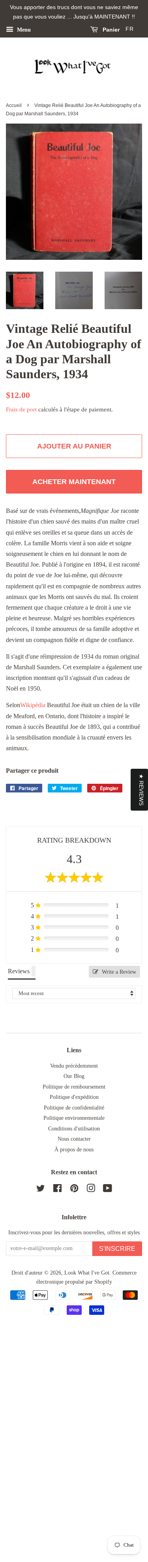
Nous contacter (74, 1139)
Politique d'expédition (74, 1097)
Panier (110, 29)
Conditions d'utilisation (74, 1129)
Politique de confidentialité (74, 1108)
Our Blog (74, 1076)
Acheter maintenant (74, 482)
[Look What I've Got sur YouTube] (107, 1190)
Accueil (14, 105)
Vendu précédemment (74, 1066)
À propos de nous (74, 1150)
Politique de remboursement (74, 1087)
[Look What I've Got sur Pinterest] (74, 1190)
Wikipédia (32, 705)
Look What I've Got (86, 1273)
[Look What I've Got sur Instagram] (90, 1190)
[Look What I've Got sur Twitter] (40, 1190)
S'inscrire (117, 1248)
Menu (23, 29)
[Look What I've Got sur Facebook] (57, 1190)
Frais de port (21, 409)
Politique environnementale (74, 1118)
